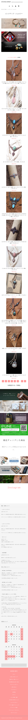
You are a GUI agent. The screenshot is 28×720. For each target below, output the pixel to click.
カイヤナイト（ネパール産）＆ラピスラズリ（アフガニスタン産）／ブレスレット (14, 242)
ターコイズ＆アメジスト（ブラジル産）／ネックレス (14, 161)
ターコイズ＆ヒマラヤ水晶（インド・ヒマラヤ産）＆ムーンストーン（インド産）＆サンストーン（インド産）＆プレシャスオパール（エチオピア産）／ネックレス (14, 322)
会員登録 (14, 692)
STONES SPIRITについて (14, 699)
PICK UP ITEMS (3, 9)
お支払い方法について (14, 676)
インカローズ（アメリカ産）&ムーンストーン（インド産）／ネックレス (14, 269)
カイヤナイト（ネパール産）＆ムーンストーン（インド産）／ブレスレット (14, 188)
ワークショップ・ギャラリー (14, 710)
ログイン (14, 694)
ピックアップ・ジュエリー (12, 9)
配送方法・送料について (14, 679)
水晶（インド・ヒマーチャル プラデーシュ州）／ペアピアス (14, 349)
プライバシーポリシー (14, 684)
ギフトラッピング (14, 712)
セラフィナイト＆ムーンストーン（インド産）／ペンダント (14, 295)
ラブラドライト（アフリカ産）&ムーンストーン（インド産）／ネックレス (14, 136)
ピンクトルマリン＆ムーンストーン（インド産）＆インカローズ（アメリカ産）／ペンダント (14, 109)
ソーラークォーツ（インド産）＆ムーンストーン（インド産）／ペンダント (14, 376)
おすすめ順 (10, 57)
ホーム (14, 674)
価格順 (15, 57)
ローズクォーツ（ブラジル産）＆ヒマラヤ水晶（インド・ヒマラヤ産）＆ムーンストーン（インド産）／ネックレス (14, 82)
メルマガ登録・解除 (14, 697)
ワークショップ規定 (14, 707)
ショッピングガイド (14, 702)
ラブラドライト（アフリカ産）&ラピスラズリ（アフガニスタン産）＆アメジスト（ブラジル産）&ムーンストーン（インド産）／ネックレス (14, 215)
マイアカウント (14, 689)
